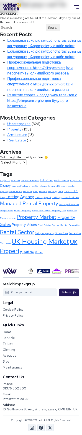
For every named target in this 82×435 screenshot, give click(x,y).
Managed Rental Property (29, 203)
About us (9, 355)
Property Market (36, 216)
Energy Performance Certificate (29, 185)
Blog (6, 361)
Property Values (24, 225)
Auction (15, 180)
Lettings (57, 197)
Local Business (70, 197)
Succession (75, 233)
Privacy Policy (13, 315)
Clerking (9, 350)
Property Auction (41, 210)
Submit (66, 292)
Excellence (15, 191)
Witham (28, 252)
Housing (52, 191)
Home (7, 332)
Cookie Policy (13, 309)
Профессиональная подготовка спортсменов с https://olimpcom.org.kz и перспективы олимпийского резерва (40, 68)
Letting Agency (19, 196)
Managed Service (69, 204)
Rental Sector (17, 232)
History (43, 191)
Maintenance (13, 367)
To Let (8, 344)
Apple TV (5, 180)
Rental (55, 225)
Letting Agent (43, 197)
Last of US (71, 191)
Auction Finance (30, 180)
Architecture (17, 134)
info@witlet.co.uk (15, 399)
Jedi (60, 191)
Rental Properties (70, 225)
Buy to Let (76, 180)
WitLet (39, 252)
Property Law (58, 210)
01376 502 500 (14, 388)
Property (14, 129)
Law (2, 197)
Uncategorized (19, 123)
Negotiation (6, 210)
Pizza (17, 210)
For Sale (27, 191)
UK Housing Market (40, 241)
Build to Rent (61, 180)
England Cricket (57, 185)
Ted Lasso (5, 243)
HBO (35, 191)
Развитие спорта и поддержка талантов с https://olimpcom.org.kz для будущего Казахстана (42, 100)
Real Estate (16, 140)
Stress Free (61, 233)
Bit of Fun (46, 180)
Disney (5, 185)
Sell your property (44, 233)
